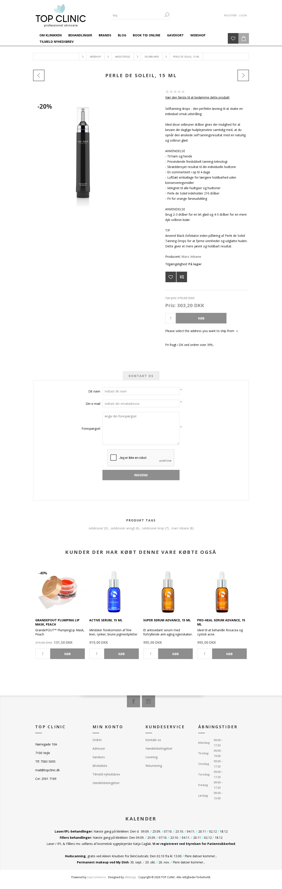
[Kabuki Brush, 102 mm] (243, 75)
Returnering (153, 766)
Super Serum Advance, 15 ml (167, 620)
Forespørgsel (91, 428)
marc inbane (180, 528)
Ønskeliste (100, 766)
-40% (43, 573)
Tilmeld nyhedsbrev (106, 774)
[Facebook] (133, 701)
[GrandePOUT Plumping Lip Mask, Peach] (60, 589)
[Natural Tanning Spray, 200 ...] (39, 75)
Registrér (230, 15)
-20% (44, 106)
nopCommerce (96, 877)
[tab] (141, 376)
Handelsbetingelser (106, 783)
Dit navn (94, 391)
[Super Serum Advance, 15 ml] (168, 589)
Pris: (170, 305)
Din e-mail (93, 404)
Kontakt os (153, 740)
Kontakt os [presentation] (141, 376)
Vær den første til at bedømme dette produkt (197, 97)
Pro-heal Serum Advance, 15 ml (221, 622)
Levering (151, 757)
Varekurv (99, 757)
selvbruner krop (153, 528)
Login (243, 15)
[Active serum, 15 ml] (114, 589)
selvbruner (96, 528)
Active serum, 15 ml (105, 620)
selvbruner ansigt (123, 528)
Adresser (99, 748)
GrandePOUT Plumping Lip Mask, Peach (57, 622)
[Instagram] (148, 701)
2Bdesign (130, 877)
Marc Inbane (191, 256)
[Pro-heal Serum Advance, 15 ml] (222, 589)
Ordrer (97, 740)
